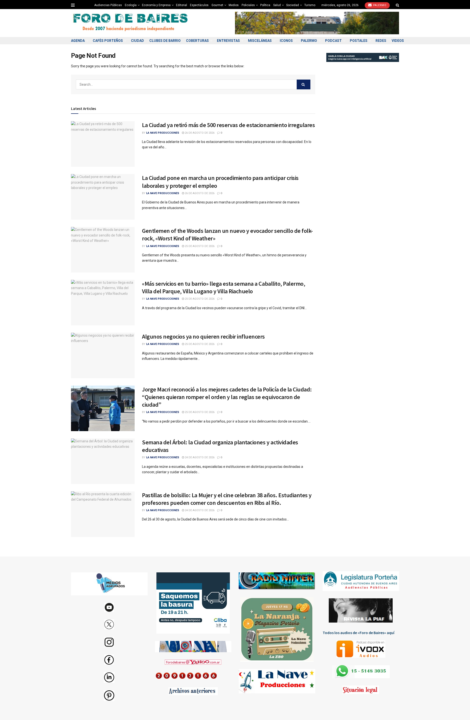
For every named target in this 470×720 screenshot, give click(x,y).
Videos (398, 41)
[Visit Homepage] (131, 23)
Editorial (181, 5)
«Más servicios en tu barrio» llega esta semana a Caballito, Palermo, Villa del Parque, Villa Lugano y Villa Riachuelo (223, 287)
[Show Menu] (73, 5)
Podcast (333, 41)
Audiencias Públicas (108, 5)
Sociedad (292, 5)
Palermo (379, 5)
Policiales (248, 5)
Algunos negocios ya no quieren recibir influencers (203, 336)
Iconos (286, 41)
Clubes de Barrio (165, 41)
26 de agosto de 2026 (199, 132)
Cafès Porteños (108, 41)
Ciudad (137, 41)
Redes (381, 41)
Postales (358, 41)
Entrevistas (228, 41)
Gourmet (217, 5)
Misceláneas (260, 41)
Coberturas (197, 41)
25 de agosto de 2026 (199, 246)
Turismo (309, 5)
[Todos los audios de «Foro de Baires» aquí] (361, 649)
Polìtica (265, 5)
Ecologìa (131, 5)
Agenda (78, 41)
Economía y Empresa (156, 5)
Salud (277, 5)
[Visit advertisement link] (317, 23)
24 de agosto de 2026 (199, 457)
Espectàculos (199, 5)
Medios (234, 5)
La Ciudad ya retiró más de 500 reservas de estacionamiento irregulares (228, 125)
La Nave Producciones (162, 132)
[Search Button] (397, 5)
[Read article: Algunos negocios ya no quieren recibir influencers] (103, 355)
